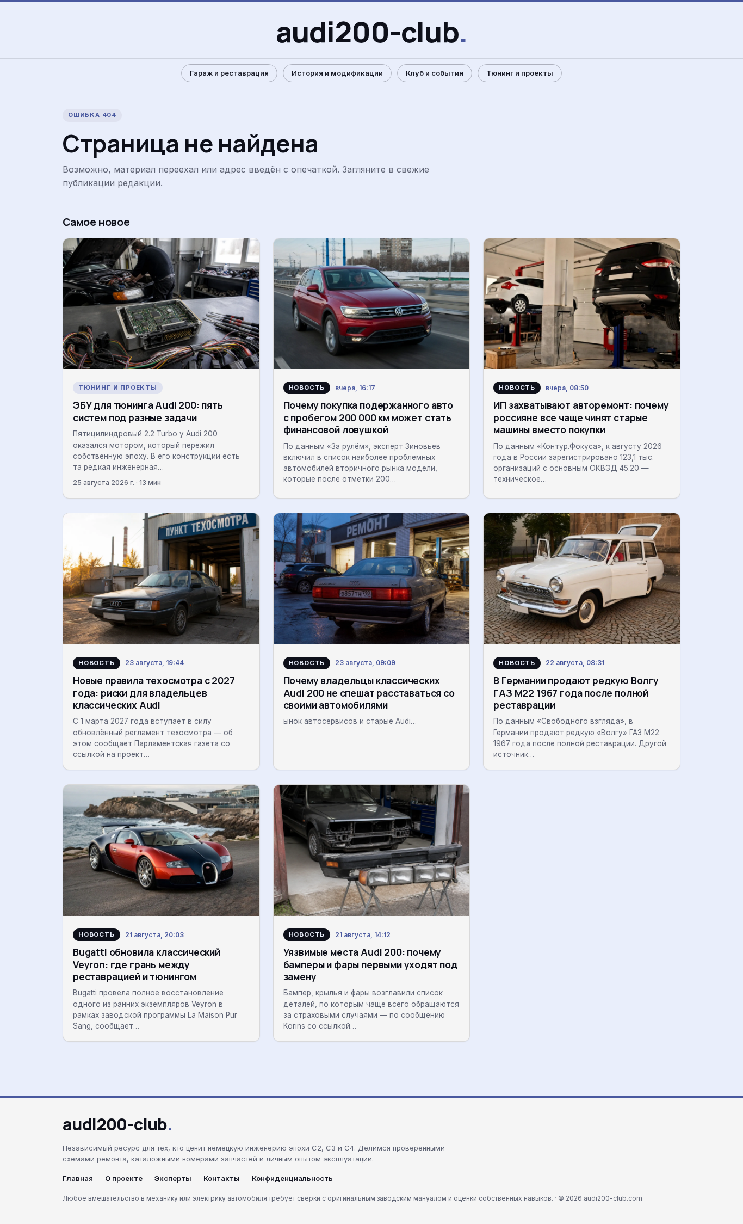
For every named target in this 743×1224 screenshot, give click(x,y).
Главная (78, 1178)
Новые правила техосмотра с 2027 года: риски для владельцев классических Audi (154, 692)
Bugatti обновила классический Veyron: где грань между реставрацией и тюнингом (146, 964)
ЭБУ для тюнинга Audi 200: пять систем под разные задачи (148, 410)
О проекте (124, 1178)
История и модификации (337, 73)
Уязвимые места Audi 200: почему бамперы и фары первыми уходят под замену (370, 964)
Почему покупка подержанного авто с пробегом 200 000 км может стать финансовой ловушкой (368, 417)
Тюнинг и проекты (519, 73)
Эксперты (172, 1178)
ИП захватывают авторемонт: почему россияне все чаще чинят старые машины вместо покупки (580, 417)
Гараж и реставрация (229, 73)
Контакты (221, 1178)
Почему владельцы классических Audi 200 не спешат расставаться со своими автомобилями (369, 692)
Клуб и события (434, 73)
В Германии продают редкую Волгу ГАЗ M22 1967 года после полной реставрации (576, 692)
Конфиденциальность (292, 1178)
